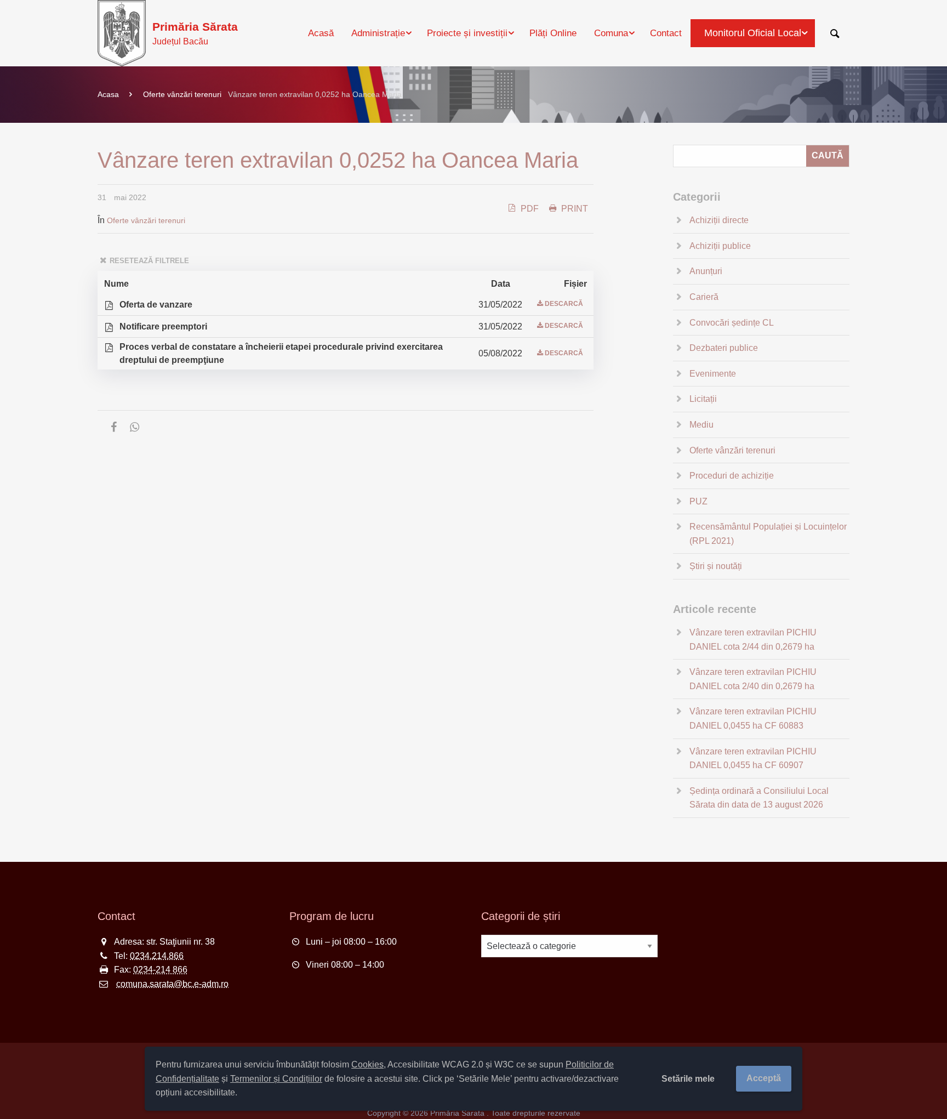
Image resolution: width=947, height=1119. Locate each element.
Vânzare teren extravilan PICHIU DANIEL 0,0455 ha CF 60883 (753, 718)
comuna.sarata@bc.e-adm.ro (172, 984)
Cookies (367, 1064)
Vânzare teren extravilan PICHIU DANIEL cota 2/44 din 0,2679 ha (753, 639)
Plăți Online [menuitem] (553, 33)
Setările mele (688, 1078)
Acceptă (763, 1078)
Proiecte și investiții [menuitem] (467, 33)
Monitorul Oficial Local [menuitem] (752, 32)
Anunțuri (705, 271)
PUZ (698, 501)
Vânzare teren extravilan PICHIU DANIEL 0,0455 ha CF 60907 (753, 758)
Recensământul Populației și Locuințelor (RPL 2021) (768, 534)
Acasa (108, 94)
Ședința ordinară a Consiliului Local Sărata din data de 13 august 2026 (759, 798)
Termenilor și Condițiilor (276, 1078)
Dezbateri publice (723, 348)
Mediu (701, 424)
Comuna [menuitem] (611, 33)
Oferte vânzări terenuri (182, 94)
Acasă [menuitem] (321, 33)
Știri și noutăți (715, 566)
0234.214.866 (157, 956)
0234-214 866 (160, 969)
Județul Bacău (195, 33)
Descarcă (564, 304)
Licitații (703, 399)
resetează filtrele (149, 261)
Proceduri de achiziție (731, 475)
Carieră (703, 297)
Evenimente (712, 373)
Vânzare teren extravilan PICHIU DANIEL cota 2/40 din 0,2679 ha (753, 679)
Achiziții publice (720, 246)
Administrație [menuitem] (378, 33)
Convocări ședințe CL (731, 322)
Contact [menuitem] (666, 33)
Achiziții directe (719, 220)
